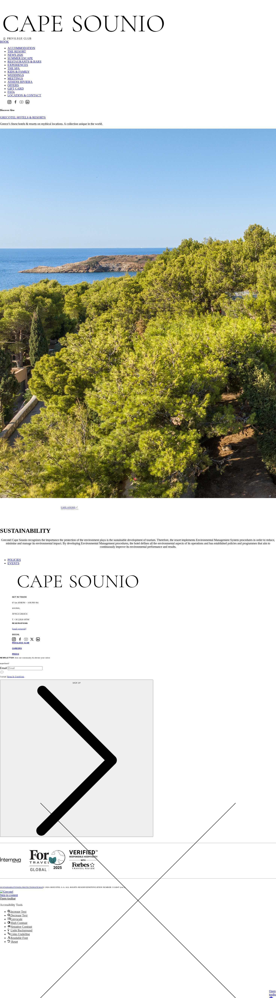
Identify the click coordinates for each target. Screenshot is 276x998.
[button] (8, 898)
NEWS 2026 (15, 54)
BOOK (4, 41)
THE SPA (14, 68)
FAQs (11, 92)
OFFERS (13, 85)
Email (3, 668)
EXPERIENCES (18, 65)
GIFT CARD (16, 88)
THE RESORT (17, 51)
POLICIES (14, 559)
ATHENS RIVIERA (20, 81)
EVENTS (13, 563)
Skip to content (9, 895)
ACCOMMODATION (21, 48)
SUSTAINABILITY (8, 887)
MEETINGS (15, 78)
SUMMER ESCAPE (20, 58)
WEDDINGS (16, 75)
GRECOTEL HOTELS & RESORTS (23, 117)
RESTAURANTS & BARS (24, 61)
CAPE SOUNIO (68, 507)
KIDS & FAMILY (18, 71)
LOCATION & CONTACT (24, 95)
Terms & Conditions (15, 677)
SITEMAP (38, 887)
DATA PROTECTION (25, 887)
